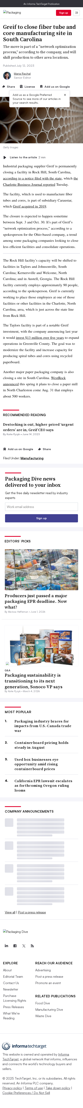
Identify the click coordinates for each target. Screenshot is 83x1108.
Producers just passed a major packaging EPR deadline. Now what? (36, 601)
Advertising (43, 970)
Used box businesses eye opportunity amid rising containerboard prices (36, 764)
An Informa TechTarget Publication (42, 3)
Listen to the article (28, 157)
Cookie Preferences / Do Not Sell (26, 1093)
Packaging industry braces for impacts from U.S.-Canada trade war (43, 726)
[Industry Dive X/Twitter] (23, 946)
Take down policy (58, 1088)
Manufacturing (32, 458)
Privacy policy (12, 1088)
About (7, 970)
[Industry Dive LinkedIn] (6, 946)
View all (10, 912)
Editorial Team (13, 977)
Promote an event (48, 983)
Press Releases (13, 1007)
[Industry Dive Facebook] (15, 946)
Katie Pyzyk (13, 434)
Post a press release (32, 912)
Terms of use (34, 1088)
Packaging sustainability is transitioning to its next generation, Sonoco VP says (33, 680)
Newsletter (10, 989)
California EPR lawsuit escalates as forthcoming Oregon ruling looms (44, 786)
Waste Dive (43, 1016)
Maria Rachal (22, 73)
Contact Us (11, 983)
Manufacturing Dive (49, 1010)
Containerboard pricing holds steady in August (41, 745)
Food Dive (42, 1003)
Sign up (63, 12)
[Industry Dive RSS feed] (32, 946)
